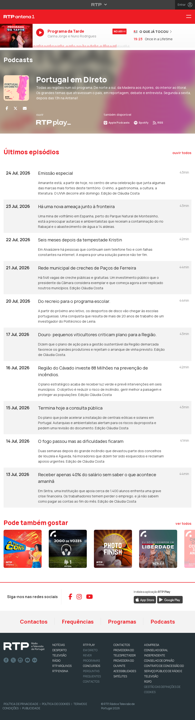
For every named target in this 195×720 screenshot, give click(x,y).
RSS (160, 122)
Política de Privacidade (21, 704)
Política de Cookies (56, 704)
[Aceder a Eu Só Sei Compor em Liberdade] (158, 549)
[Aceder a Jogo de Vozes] (68, 549)
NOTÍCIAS (58, 645)
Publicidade (31, 708)
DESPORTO (59, 650)
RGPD (147, 682)
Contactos (34, 621)
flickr (34, 660)
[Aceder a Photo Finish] (113, 549)
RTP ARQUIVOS (62, 666)
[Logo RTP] (24, 646)
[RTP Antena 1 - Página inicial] (16, 17)
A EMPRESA (151, 645)
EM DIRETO (90, 650)
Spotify (143, 122)
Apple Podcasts (119, 122)
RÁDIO (56, 661)
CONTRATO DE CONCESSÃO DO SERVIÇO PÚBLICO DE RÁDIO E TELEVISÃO (164, 671)
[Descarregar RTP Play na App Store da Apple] (145, 599)
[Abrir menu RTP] (97, 4)
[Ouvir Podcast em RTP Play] (53, 122)
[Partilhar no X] (15, 108)
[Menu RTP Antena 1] (190, 17)
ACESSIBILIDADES (124, 671)
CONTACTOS (121, 645)
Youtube (27, 660)
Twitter (13, 660)
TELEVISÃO (59, 655)
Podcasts (163, 621)
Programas (122, 621)
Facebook (6, 660)
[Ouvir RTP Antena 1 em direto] (16, 36)
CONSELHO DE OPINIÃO (159, 661)
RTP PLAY (89, 645)
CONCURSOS (91, 666)
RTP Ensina (60, 671)
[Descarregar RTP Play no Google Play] (170, 599)
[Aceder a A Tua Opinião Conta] (23, 549)
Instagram (20, 660)
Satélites (120, 676)
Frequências (78, 621)
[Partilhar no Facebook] (7, 108)
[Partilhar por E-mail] (25, 108)
